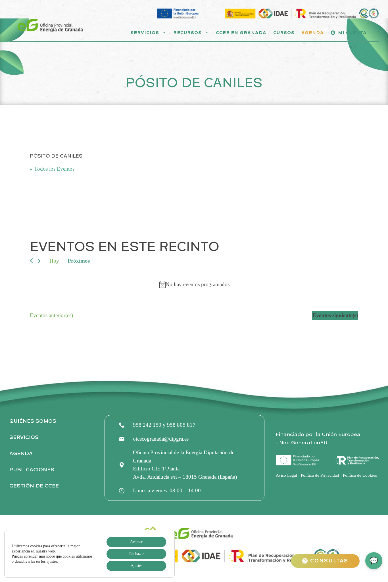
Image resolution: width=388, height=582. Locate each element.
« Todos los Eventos (52, 169)
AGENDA (21, 453)
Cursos (284, 33)
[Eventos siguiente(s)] (39, 261)
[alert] (195, 284)
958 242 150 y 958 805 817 (164, 425)
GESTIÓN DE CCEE (34, 486)
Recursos (187, 33)
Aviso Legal (286, 475)
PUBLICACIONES (31, 470)
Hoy (54, 261)
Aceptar (136, 542)
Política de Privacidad (320, 475)
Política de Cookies (360, 475)
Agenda (312, 33)
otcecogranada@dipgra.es (161, 439)
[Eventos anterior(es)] (31, 260)
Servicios (144, 33)
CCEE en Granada (241, 33)
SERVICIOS (24, 437)
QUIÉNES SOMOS (32, 421)
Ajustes (136, 566)
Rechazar (136, 554)
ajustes (52, 561)
